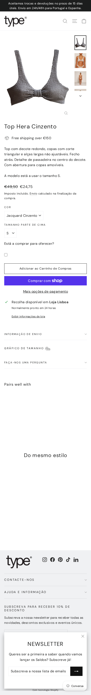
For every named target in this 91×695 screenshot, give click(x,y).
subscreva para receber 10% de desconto (37, 608)
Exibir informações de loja (28, 316)
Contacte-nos (19, 580)
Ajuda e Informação (25, 592)
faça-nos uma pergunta (25, 362)
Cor (7, 207)
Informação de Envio (23, 334)
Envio (33, 193)
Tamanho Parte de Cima (25, 224)
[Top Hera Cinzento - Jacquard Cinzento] (6, 421)
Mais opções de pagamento (45, 291)
